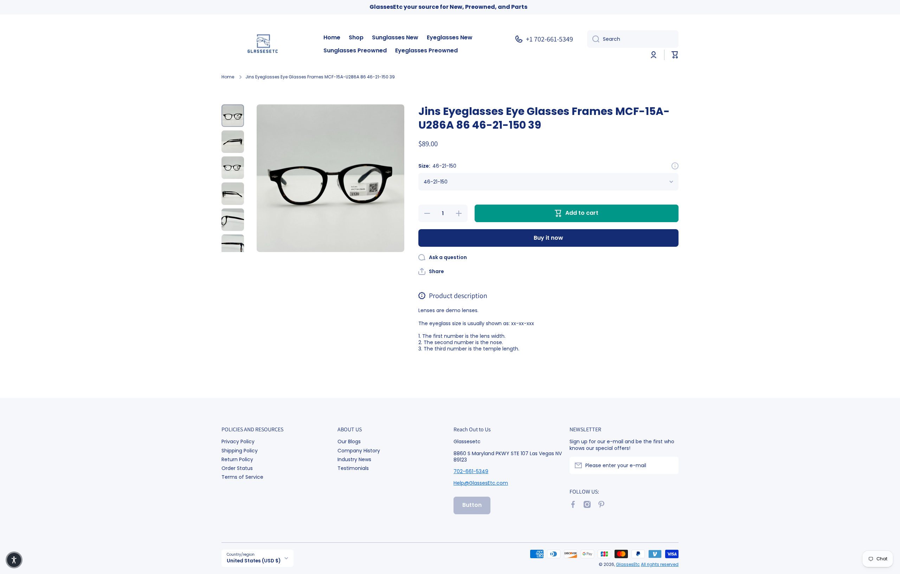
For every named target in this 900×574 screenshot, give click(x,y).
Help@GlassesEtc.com (481, 482)
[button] (675, 54)
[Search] (593, 39)
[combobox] (633, 39)
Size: (437, 165)
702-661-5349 (471, 471)
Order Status (237, 468)
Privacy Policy (238, 441)
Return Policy (237, 459)
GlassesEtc (628, 564)
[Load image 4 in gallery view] (232, 193)
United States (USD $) (254, 560)
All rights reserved (660, 564)
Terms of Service (242, 476)
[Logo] (265, 44)
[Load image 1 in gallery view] (232, 115)
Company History (359, 450)
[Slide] (675, 165)
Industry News (354, 459)
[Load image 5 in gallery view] (232, 219)
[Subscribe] (670, 465)
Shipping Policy (239, 450)
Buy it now (548, 238)
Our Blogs (349, 441)
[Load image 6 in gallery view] (232, 245)
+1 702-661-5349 (549, 39)
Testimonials (353, 468)
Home (227, 77)
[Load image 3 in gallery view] (232, 167)
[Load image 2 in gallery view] (232, 141)
